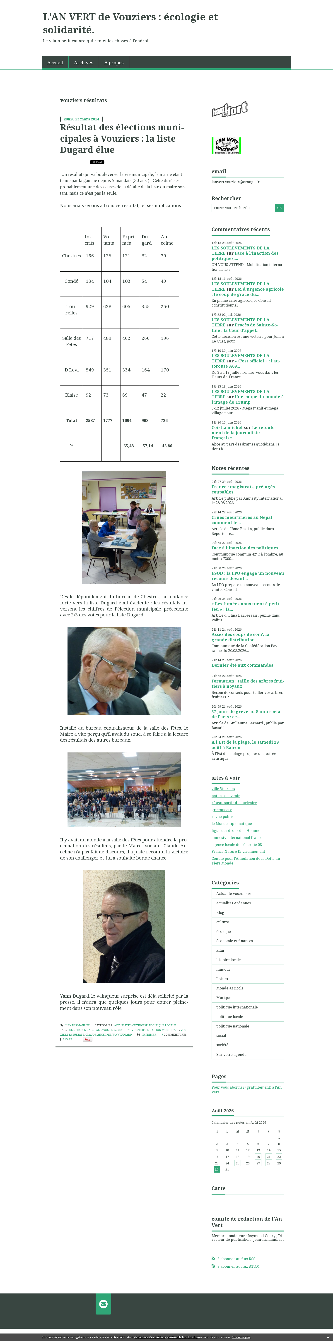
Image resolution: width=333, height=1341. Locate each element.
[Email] (103, 1303)
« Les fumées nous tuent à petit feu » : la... (245, 606)
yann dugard (122, 1035)
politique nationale (232, 1026)
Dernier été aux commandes (242, 665)
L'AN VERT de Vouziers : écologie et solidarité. (130, 23)
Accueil (55, 63)
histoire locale (228, 959)
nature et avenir (226, 795)
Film (220, 950)
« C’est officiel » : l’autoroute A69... (246, 363)
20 (258, 1156)
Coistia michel (227, 427)
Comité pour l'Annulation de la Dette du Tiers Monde (246, 861)
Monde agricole (230, 988)
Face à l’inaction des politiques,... (245, 255)
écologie (223, 931)
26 (248, 1163)
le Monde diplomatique (232, 823)
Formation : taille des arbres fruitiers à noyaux (248, 683)
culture (222, 922)
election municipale (163, 1030)
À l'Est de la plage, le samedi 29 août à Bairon (245, 744)
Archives (83, 63)
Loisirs (222, 978)
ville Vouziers (223, 788)
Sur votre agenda (231, 1054)
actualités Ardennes (233, 902)
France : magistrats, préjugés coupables (243, 489)
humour (223, 969)
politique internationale (237, 1007)
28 (268, 1163)
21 (268, 1156)
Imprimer (148, 1035)
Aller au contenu (16, 4)
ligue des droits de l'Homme (236, 830)
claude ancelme (98, 1035)
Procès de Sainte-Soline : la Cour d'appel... (245, 327)
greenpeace (222, 809)
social (221, 1035)
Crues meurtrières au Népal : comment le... (243, 520)
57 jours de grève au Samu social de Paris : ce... (247, 714)
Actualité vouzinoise (131, 1025)
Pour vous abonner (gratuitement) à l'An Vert (247, 1089)
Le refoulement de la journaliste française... (244, 433)
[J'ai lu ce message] (328, 1337)
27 (258, 1163)
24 (227, 1163)
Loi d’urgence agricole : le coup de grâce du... (248, 291)
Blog (220, 912)
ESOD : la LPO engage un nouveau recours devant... (248, 575)
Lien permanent (76, 1025)
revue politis (222, 816)
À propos (114, 63)
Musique (223, 997)
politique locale (162, 1025)
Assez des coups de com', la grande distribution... (240, 637)
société (222, 1044)
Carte (218, 1188)
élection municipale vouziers (92, 1030)
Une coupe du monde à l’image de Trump (248, 399)
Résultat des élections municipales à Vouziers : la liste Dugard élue (122, 138)
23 (217, 1163)
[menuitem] (55, 62)
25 (237, 1163)
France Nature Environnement (238, 851)
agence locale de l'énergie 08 (237, 844)
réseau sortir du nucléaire (234, 802)
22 (279, 1156)
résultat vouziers (131, 1030)
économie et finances (234, 940)
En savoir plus (241, 1337)
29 (279, 1163)
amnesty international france (237, 837)
